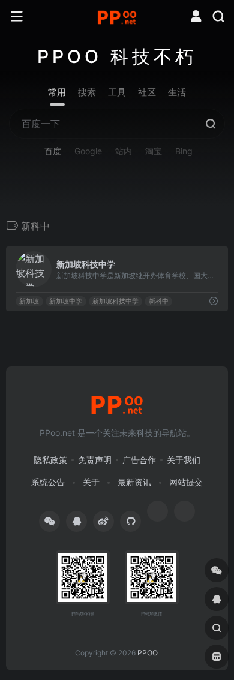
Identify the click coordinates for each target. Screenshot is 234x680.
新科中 (159, 301)
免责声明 (95, 460)
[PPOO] (117, 16)
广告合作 (139, 460)
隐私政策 (50, 460)
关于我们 (183, 460)
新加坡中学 (65, 301)
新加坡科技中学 (115, 301)
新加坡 (29, 301)
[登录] (196, 17)
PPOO (147, 652)
